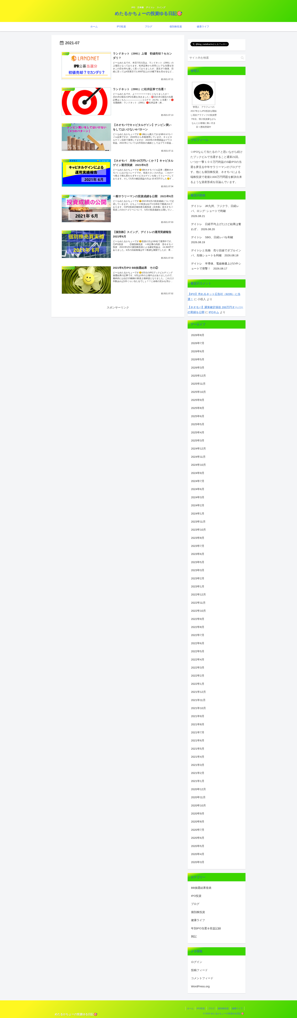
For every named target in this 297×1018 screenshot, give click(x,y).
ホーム (190, 1008)
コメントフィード (202, 978)
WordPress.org (200, 986)
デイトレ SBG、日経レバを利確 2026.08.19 (213, 240)
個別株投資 (223, 1008)
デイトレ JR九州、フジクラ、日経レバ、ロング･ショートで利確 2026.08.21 (215, 211)
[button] (242, 58)
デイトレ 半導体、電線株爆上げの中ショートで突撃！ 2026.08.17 (216, 266)
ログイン (196, 962)
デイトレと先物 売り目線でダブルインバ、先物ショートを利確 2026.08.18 (216, 253)
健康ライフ (237, 1008)
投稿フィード (199, 970)
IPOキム (214, 312)
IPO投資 (201, 1008)
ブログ (211, 1008)
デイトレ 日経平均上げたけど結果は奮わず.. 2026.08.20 (216, 227)
